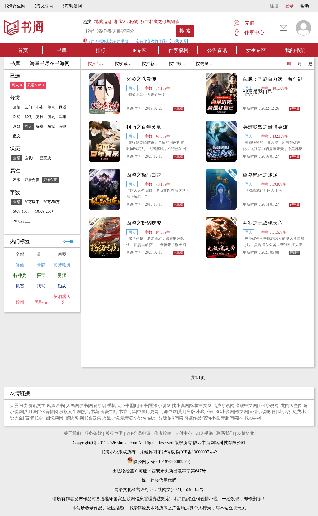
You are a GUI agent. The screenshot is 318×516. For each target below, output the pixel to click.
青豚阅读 (229, 418)
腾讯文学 (37, 405)
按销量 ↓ (204, 63)
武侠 (28, 117)
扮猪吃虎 (62, 265)
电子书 (141, 405)
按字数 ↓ (177, 63)
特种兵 (19, 275)
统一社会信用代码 (159, 480)
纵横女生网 (70, 411)
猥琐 (41, 286)
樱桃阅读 (74, 418)
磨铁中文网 (246, 405)
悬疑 (16, 126)
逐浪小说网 (160, 405)
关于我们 (72, 433)
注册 (274, 6)
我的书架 (295, 50)
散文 (16, 136)
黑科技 (41, 302)
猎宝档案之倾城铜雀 (160, 21)
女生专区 (256, 50)
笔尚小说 (211, 418)
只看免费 (32, 180)
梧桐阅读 (174, 418)
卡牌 (41, 265)
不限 (16, 180)
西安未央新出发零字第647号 (179, 471)
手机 (111, 405)
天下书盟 (125, 405)
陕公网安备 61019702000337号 (162, 461)
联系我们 (225, 433)
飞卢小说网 (223, 405)
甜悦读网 (55, 418)
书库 (62, 50)
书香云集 (92, 418)
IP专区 (139, 50)
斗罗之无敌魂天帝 (263, 222)
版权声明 (114, 433)
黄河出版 (186, 411)
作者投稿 (162, 433)
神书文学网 (250, 418)
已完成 (45, 158)
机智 (20, 286)
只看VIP (50, 180)
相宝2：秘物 (126, 21)
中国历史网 (148, 411)
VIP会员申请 (138, 433)
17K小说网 (268, 405)
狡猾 (20, 302)
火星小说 (111, 418)
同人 (28, 126)
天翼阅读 (18, 405)
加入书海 (204, 433)
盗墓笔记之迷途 (260, 174)
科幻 (16, 117)
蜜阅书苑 (90, 411)
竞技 (39, 117)
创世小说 (281, 411)
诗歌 (62, 126)
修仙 (20, 265)
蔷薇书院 (109, 411)
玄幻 (28, 107)
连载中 (30, 158)
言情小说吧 (260, 411)
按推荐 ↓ (150, 63)
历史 (51, 117)
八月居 (30, 411)
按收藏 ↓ (123, 63)
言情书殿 (34, 418)
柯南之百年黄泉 (143, 126)
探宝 (41, 275)
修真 (51, 107)
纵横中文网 (201, 405)
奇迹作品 (193, 418)
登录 (289, 6)
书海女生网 (14, 6)
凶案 (62, 254)
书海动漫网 (71, 6)
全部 (16, 107)
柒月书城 (156, 418)
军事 (62, 117)
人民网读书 (77, 405)
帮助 (304, 6)
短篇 (51, 126)
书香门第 (127, 411)
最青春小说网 (133, 418)
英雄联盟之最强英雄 (265, 126)
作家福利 (178, 50)
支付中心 (183, 433)
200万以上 (21, 221)
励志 (62, 286)
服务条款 (93, 433)
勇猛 (62, 275)
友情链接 (246, 433)
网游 (62, 107)
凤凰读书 (55, 405)
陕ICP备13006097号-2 (196, 452)
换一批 (68, 241)
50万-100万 (22, 211)
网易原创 (97, 405)
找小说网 (180, 405)
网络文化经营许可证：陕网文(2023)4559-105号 (159, 489)
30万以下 (32, 202)
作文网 (241, 411)
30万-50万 (51, 202)
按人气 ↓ (96, 63)
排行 (101, 50)
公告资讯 (217, 50)
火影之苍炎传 (141, 78)
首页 (23, 50)
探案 (39, 126)
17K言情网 (48, 411)
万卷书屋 (168, 411)
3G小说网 (225, 411)
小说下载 (205, 411)
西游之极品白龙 (143, 174)
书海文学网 (43, 6)
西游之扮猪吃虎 (143, 222)
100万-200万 (45, 211)
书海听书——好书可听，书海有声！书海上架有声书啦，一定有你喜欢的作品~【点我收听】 (112, 41)
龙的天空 (289, 405)
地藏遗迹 (102, 21)
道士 (41, 254)
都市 (39, 107)
